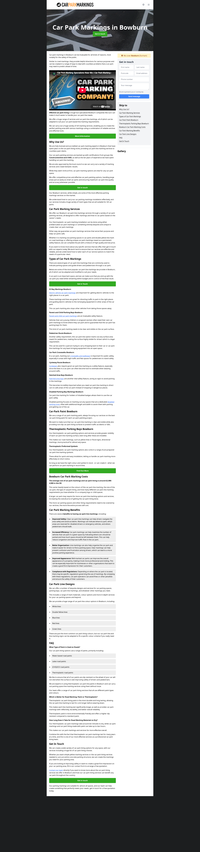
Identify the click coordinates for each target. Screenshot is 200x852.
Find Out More (83, 471)
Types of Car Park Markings (130, 116)
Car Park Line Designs (127, 134)
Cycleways (53, 366)
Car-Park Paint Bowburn (128, 120)
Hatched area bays (56, 378)
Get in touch (100, 34)
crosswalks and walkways (80, 356)
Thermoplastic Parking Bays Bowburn (134, 123)
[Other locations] (143, 5)
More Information (82, 136)
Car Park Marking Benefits (129, 130)
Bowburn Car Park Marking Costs (132, 127)
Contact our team (56, 770)
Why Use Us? (124, 109)
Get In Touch (124, 141)
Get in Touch (82, 284)
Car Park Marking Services (129, 113)
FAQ (120, 138)
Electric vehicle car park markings (62, 293)
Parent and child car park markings (63, 316)
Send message (134, 96)
